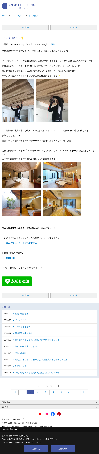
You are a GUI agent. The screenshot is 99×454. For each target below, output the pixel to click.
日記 (53, 44)
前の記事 (25, 27)
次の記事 (73, 27)
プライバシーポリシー (34, 439)
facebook (10, 258)
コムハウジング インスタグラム (21, 243)
